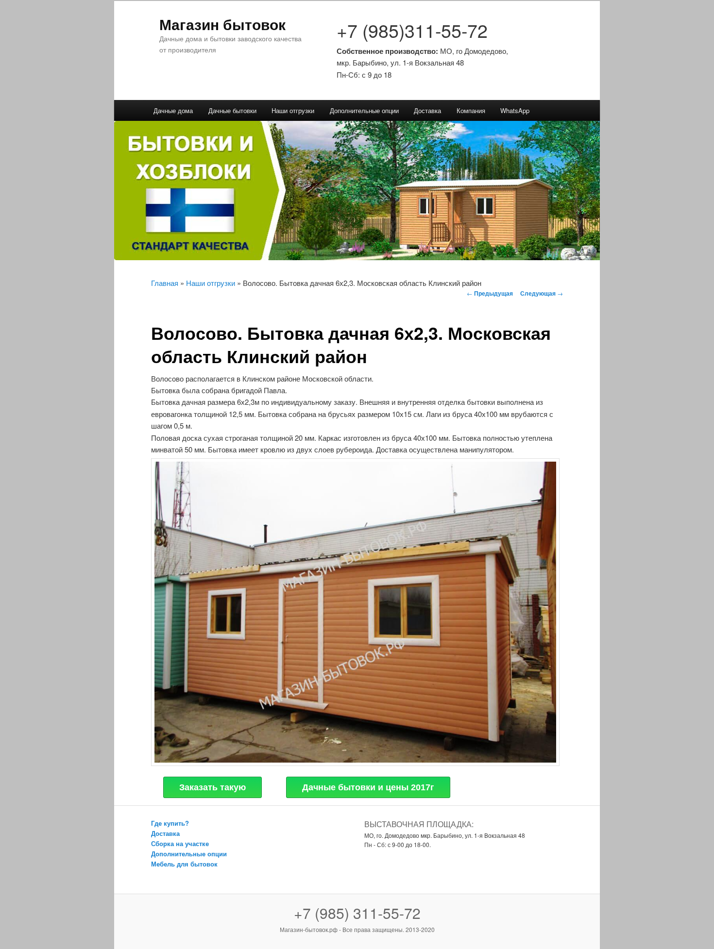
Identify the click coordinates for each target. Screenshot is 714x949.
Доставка (427, 110)
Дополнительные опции (364, 110)
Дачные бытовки (232, 110)
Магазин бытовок (222, 24)
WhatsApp (514, 110)
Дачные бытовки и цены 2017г (368, 787)
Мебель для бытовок (184, 863)
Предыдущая (490, 293)
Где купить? (170, 823)
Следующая (541, 293)
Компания (471, 110)
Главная (164, 283)
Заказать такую (212, 787)
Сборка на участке (180, 843)
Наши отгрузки (293, 110)
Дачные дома (173, 110)
